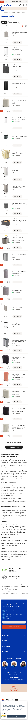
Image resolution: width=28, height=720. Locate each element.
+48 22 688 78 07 (14, 672)
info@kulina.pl (14, 677)
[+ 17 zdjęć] (6, 359)
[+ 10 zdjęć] (6, 325)
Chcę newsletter (14, 626)
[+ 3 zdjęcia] (6, 34)
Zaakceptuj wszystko (14, 716)
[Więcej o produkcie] (6, 137)
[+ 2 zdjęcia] (6, 120)
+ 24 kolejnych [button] (14, 447)
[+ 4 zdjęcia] (6, 205)
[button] (14, 22)
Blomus (3, 518)
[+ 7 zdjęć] (6, 86)
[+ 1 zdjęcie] (6, 68)
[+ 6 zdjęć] (6, 222)
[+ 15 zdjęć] (6, 376)
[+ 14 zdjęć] (6, 393)
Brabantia (21, 516)
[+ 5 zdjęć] (6, 51)
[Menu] (1, 5)
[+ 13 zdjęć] (6, 103)
